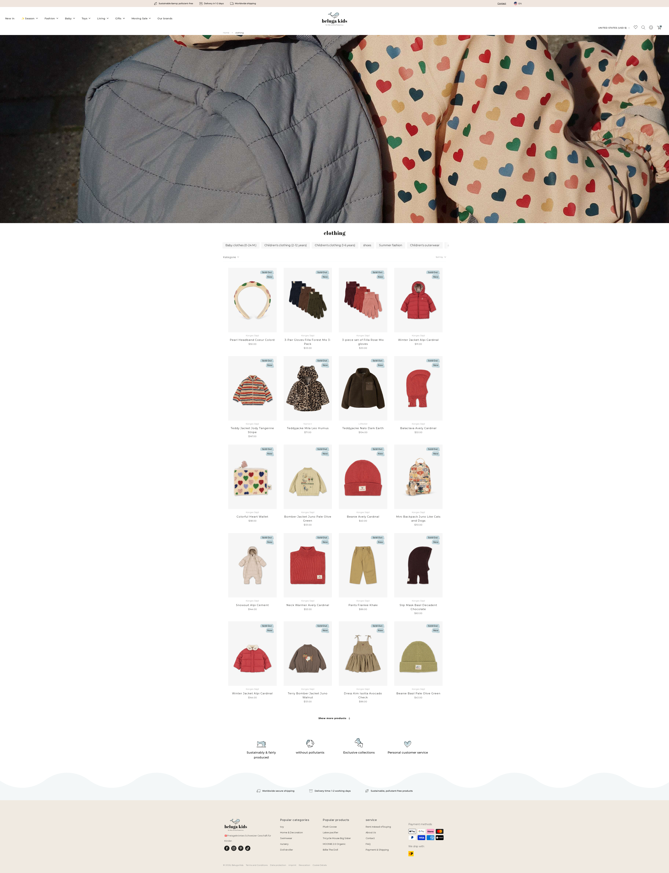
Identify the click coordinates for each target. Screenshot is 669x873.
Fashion (50, 18)
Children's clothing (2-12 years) (285, 245)
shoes (367, 245)
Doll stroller (286, 849)
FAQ (368, 844)
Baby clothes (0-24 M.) (240, 245)
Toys (84, 18)
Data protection (278, 865)
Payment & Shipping (377, 849)
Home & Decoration (291, 832)
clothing (239, 32)
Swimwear (286, 838)
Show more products (332, 718)
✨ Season (28, 18)
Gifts (118, 18)
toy (282, 826)
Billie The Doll (330, 849)
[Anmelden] (651, 29)
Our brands (164, 18)
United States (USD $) (613, 27)
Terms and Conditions (257, 865)
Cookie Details (320, 865)
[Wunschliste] (635, 28)
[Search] (643, 27)
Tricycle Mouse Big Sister (337, 838)
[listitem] (174, 3)
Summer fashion (390, 245)
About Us (371, 832)
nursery (284, 844)
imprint (292, 865)
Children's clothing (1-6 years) (335, 245)
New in (10, 18)
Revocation (304, 865)
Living (101, 18)
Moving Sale (140, 18)
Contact (502, 3)
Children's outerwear (425, 245)
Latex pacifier (330, 832)
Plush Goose (330, 826)
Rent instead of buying (378, 826)
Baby (68, 18)
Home (226, 33)
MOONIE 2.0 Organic (334, 844)
